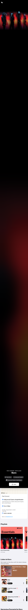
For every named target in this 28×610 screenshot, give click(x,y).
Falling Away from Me (12, 596)
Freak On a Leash (11, 588)
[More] (23, 583)
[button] (26, 2)
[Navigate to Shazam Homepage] (5, 2)
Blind (8, 579)
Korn (8, 581)
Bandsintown (9, 516)
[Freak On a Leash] (4, 590)
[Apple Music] (19, 570)
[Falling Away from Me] (4, 598)
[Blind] (4, 581)
